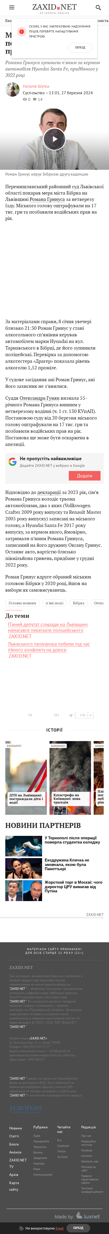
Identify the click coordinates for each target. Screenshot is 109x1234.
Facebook (63, 1146)
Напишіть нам (89, 1161)
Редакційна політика (88, 1143)
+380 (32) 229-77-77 (35, 1047)
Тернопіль (39, 1147)
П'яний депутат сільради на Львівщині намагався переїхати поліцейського (48, 627)
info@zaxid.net (59, 1051)
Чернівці (38, 1163)
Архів (13, 1174)
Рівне (36, 1169)
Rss (59, 1140)
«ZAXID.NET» (38, 1038)
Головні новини (22, 603)
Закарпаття (40, 1158)
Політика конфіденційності (92, 1190)
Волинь (38, 1152)
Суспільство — (36, 92)
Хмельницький (42, 1174)
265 (56, 715)
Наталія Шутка (36, 86)
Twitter (61, 1151)
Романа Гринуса (47, 199)
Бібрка (78, 603)
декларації (49, 492)
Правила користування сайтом (89, 1179)
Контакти (86, 1156)
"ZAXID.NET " (17, 989)
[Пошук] (97, 7)
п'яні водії (54, 603)
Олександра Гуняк (40, 398)
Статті (14, 1136)
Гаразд (80, 48)
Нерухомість (97, 20)
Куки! (60, 1228)
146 (82, 715)
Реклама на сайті (88, 1168)
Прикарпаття (41, 1141)
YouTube (62, 1157)
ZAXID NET (54, 7)
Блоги (14, 1144)
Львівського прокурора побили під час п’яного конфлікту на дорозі (49, 647)
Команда (86, 1150)
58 (30, 715)
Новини (15, 1128)
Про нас (86, 1136)
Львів (36, 1136)
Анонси (15, 1152)
